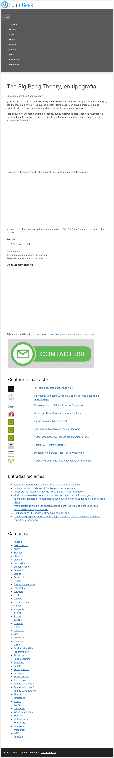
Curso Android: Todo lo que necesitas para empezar (63, 460)
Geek (12, 34)
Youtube (18, 736)
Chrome (18, 556)
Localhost (19, 630)
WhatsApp (19, 722)
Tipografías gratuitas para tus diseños (27, 255)
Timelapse (19, 697)
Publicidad (19, 655)
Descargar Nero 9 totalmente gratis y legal (57, 413)
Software (14, 59)
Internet (13, 44)
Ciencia (18, 559)
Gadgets (18, 591)
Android (13, 24)
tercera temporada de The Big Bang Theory (62, 229)
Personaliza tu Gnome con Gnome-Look (28, 258)
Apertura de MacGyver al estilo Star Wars (57, 429)
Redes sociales (22, 658)
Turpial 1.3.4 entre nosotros (49, 444)
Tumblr (17, 701)
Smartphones (21, 669)
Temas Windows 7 (24, 683)
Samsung (19, 662)
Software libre (21, 676)
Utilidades (19, 708)
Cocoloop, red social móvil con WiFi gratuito (58, 405)
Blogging (18, 552)
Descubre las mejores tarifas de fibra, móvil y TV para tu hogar (49, 491)
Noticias (18, 641)
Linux (17, 627)
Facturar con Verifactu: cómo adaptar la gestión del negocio (47, 484)
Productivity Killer (23, 648)
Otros (17, 644)
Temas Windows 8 (24, 687)
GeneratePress (48, 752)
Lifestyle (18, 623)
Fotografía (19, 588)
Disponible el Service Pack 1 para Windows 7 (59, 452)
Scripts (17, 666)
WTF (16, 733)
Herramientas (21, 602)
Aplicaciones (21, 545)
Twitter (17, 705)
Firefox (17, 581)
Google (18, 598)
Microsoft (19, 637)
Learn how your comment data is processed (72, 334)
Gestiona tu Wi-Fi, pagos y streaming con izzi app (41, 513)
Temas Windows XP (25, 690)
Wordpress (20, 729)
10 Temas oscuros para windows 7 (53, 387)
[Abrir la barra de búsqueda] (3, 11)
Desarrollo (19, 570)
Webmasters (21, 719)
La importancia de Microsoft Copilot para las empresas (44, 488)
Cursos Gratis (21, 566)
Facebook (19, 577)
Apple (17, 549)
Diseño (12, 29)
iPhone (12, 49)
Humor (12, 39)
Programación (21, 651)
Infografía (19, 609)
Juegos (18, 619)
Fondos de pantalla (24, 584)
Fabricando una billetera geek (50, 421)
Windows (14, 64)
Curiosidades (21, 563)
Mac (11, 54)
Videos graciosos (23, 712)
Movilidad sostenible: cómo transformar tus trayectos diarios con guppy (54, 495)
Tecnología (20, 680)
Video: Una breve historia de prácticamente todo (61, 437)
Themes (18, 694)
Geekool (11, 117)
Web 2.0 (18, 715)
